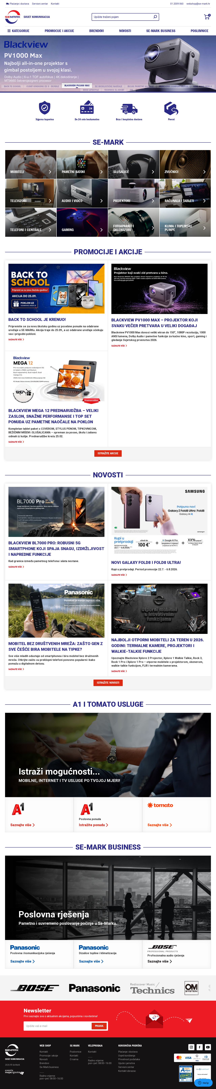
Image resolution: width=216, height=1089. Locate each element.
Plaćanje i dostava (19, 4)
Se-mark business (160, 31)
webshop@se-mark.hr (198, 4)
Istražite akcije (108, 453)
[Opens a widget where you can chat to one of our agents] (203, 1083)
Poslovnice (199, 31)
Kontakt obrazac (127, 1071)
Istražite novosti (108, 682)
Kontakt (55, 4)
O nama (74, 1059)
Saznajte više (15, 339)
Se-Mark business (49, 1067)
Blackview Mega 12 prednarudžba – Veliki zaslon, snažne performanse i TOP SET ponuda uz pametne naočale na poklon (53, 416)
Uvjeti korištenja (126, 1055)
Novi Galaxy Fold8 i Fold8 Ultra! (146, 562)
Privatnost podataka (129, 1059)
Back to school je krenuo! (37, 319)
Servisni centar (40, 4)
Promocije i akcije (59, 31)
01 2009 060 (176, 4)
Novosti (125, 31)
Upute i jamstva (126, 1063)
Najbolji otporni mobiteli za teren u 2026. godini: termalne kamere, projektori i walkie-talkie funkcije (157, 646)
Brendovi (96, 31)
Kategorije (20, 31)
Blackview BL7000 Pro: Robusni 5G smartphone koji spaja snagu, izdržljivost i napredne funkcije (56, 549)
